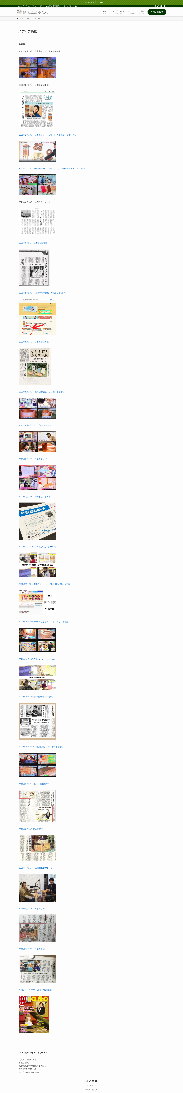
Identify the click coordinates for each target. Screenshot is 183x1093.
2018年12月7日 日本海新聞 (32, 949)
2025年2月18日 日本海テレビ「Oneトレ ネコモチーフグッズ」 (48, 135)
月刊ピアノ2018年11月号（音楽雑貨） (36, 990)
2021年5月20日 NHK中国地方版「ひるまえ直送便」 (43, 293)
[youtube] (161, 6)
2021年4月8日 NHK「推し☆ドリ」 (35, 425)
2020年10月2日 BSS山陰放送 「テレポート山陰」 (41, 747)
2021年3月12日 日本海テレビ (33, 459)
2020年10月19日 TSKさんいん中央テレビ (37, 659)
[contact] (164, 6)
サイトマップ (91, 1085)
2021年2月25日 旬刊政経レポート (35, 497)
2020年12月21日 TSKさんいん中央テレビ (37, 547)
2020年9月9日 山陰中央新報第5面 (34, 784)
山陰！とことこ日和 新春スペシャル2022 (66, 168)
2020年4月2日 (26, 868)
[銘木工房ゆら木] (32, 11)
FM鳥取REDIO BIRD (42, 868)
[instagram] (154, 6)
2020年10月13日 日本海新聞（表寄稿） (36, 697)
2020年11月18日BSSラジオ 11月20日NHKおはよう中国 (44, 584)
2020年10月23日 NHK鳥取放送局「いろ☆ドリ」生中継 (43, 622)
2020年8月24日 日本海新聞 (31, 829)
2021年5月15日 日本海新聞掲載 (34, 342)
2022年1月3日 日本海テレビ (33, 168)
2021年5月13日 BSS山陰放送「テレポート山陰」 (42, 392)
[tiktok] (158, 6)
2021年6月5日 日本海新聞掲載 (33, 243)
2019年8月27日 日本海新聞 (32, 909)
